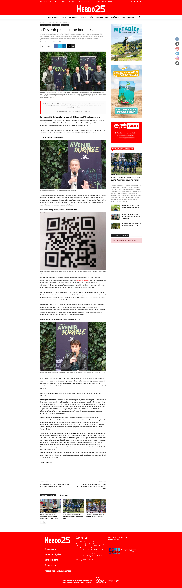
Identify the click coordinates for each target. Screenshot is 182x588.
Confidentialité (51, 560)
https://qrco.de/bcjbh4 (82, 280)
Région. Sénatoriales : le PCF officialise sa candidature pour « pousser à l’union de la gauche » (49, 516)
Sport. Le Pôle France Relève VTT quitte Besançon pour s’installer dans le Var (73, 516)
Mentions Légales (53, 554)
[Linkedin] (134, 1)
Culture (83, 17)
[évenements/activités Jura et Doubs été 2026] (126, 117)
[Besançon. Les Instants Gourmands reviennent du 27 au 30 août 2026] (96, 506)
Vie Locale (73, 17)
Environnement (56, 25)
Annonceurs (50, 549)
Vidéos (91, 17)
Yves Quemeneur (47, 42)
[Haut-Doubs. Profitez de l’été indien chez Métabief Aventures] (115, 208)
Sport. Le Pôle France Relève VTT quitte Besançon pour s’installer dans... (125, 179)
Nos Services (53, 17)
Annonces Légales (112, 17)
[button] (139, 17)
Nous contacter (72, 1)
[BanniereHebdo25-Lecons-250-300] (126, 61)
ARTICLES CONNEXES (48, 495)
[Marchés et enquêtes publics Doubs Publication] (126, 143)
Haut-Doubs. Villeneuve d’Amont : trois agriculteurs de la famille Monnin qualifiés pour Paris (91, 486)
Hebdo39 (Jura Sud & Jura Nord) (105, 1)
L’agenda (99, 17)
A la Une (43, 512)
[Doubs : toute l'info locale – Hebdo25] (91, 9)
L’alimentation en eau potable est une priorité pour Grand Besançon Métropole (54, 485)
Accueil (42, 22)
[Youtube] (140, 1)
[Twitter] (137, 1)
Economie (48, 22)
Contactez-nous (52, 565)
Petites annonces (90, 1)
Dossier (63, 17)
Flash (62, 25)
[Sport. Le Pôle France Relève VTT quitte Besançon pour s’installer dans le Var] (73, 506)
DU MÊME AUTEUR (62, 495)
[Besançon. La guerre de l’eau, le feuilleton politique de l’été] (115, 226)
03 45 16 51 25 (81, 1)
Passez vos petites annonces (58, 571)
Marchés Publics (128, 17)
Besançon (66, 512)
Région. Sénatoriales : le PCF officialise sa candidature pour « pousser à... (131, 216)
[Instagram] (131, 1)
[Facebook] (128, 1)
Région (66, 25)
